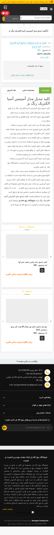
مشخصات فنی (28, 90)
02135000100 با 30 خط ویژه (30, 370)
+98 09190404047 (33, 374)
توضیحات (45, 90)
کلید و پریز (36, 46)
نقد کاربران (11, 90)
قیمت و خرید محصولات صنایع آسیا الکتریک (28, 43)
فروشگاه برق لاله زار (27, 200)
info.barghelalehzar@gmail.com (25, 385)
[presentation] (3, 257)
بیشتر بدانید (8, 509)
